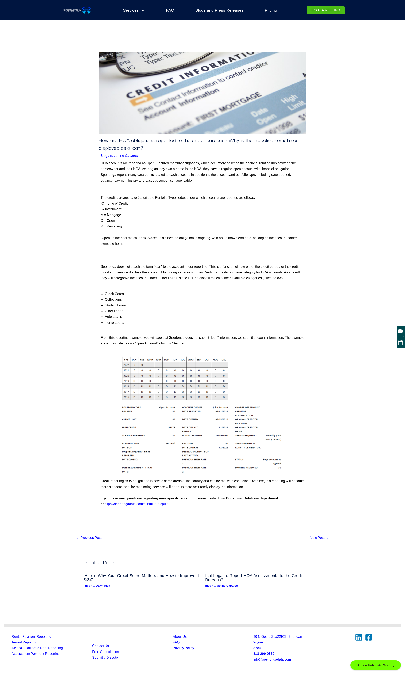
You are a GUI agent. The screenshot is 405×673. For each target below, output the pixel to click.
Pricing (271, 10)
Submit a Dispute (105, 657)
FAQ (170, 10)
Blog (103, 156)
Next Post (319, 538)
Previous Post (88, 538)
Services (131, 10)
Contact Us (100, 646)
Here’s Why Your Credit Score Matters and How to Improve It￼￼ (141, 577)
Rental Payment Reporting (31, 636)
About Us (180, 636)
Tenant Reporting (24, 642)
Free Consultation (105, 652)
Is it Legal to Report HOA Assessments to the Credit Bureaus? (254, 577)
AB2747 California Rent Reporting (37, 648)
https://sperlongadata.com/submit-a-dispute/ (136, 504)
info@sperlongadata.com (272, 659)
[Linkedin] (358, 637)
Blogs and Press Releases (219, 10)
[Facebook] (368, 637)
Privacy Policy (183, 648)
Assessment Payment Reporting (36, 653)
